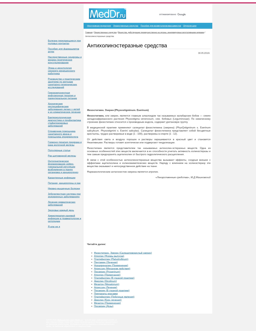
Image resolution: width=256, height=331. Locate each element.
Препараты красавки (106, 293)
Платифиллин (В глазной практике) (114, 278)
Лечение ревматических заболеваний (61, 203)
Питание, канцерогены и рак (64, 183)
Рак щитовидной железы (62, 155)
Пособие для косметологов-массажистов (161, 26)
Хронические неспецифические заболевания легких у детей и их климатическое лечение (64, 107)
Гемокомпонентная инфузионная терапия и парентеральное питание (62, 95)
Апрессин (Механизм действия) (112, 268)
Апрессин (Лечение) (105, 287)
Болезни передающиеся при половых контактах (64, 42)
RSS (204, 8)
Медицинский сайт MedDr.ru (70, 320)
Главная (175, 8)
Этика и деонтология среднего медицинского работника (61, 71)
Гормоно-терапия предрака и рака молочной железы (65, 143)
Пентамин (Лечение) (106, 262)
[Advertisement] (148, 81)
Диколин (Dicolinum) (105, 281)
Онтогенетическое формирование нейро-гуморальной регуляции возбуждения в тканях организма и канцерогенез (63, 167)
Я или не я (54, 226)
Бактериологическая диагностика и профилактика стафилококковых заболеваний (64, 121)
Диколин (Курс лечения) (108, 299)
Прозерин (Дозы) (103, 306)
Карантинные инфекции (61, 177)
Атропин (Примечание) (107, 274)
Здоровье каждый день (61, 210)
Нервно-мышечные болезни (64, 188)
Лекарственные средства (125, 26)
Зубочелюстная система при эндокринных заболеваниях (64, 195)
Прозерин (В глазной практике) (112, 290)
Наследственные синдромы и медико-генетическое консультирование (65, 60)
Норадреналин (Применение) (111, 265)
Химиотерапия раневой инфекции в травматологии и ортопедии (64, 218)
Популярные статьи (59, 150)
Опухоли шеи (189, 26)
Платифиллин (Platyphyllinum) (111, 259)
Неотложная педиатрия (99, 26)
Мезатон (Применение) (107, 303)
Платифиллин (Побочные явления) (114, 296)
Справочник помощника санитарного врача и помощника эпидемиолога (63, 134)
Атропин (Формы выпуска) (109, 256)
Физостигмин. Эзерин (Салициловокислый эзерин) (123, 252)
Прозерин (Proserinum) (107, 271)
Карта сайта (190, 8)
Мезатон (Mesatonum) (106, 284)
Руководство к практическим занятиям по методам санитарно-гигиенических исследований (64, 83)
